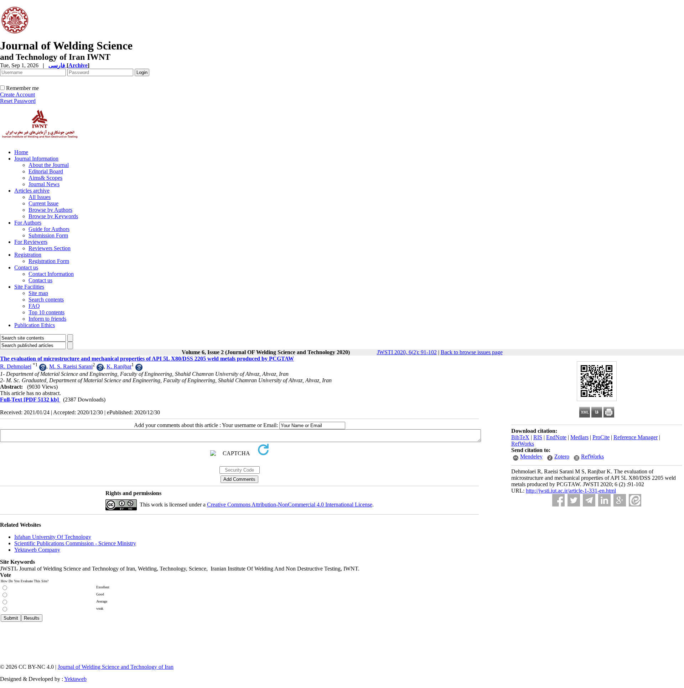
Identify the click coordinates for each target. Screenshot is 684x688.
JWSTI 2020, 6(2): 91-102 (407, 352)
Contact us (26, 267)
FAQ (34, 306)
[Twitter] (574, 500)
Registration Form (48, 261)
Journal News (43, 184)
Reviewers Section (49, 248)
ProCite (601, 437)
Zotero (561, 456)
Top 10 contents (46, 312)
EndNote (556, 437)
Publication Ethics (34, 325)
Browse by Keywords (53, 216)
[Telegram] (589, 500)
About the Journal (48, 165)
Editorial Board (45, 171)
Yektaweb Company (37, 550)
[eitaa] (635, 500)
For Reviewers (30, 242)
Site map (38, 293)
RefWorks (522, 444)
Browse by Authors (50, 210)
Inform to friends (47, 319)
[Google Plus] (619, 500)
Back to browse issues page (472, 352)
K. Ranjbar (119, 366)
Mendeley (531, 456)
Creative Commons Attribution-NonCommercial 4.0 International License (289, 504)
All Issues (39, 197)
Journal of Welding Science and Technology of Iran (115, 667)
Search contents (46, 299)
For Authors (27, 223)
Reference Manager (635, 437)
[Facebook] (558, 500)
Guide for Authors (48, 229)
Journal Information (36, 159)
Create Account (17, 94)
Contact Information (51, 274)
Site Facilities (29, 287)
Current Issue (43, 203)
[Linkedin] (604, 500)
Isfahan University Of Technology (52, 537)
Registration (27, 255)
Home (21, 152)
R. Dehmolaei (15, 366)
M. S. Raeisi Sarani (71, 366)
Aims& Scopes (45, 178)
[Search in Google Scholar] (42, 369)
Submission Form (48, 235)
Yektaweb (75, 679)
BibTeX (520, 437)
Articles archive (32, 191)
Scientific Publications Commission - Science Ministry (75, 543)
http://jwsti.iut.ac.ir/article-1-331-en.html (571, 491)
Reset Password (18, 101)
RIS (537, 437)
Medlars (579, 437)
